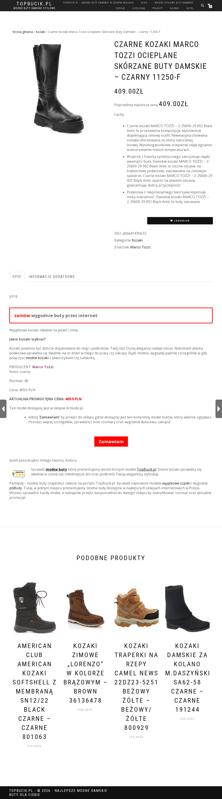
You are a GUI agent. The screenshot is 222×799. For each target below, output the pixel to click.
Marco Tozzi (140, 247)
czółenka (138, 8)
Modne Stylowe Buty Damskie (174, 2)
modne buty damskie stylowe (34, 8)
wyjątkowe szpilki (176, 483)
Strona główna (22, 32)
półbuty (157, 8)
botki (189, 8)
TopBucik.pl (34, 3)
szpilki (120, 8)
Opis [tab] (17, 277)
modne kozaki (37, 357)
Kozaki (40, 32)
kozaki (174, 8)
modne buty (56, 469)
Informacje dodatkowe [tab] (52, 277)
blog (144, 2)
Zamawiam (182, 220)
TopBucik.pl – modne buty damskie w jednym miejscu (98, 2)
